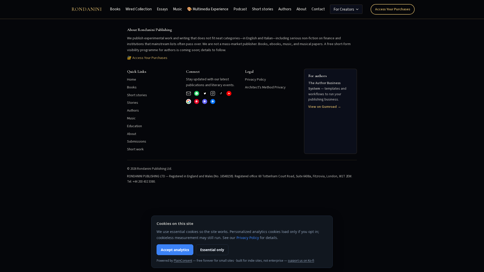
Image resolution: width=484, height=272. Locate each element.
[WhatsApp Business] (196, 93)
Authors (284, 9)
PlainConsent (183, 260)
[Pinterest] (196, 101)
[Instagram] (212, 93)
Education (134, 126)
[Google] (188, 101)
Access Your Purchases (392, 9)
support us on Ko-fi (301, 260)
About (301, 9)
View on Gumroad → (324, 106)
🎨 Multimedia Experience (207, 9)
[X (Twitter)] (204, 93)
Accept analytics (175, 249)
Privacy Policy (255, 79)
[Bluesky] (212, 101)
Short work (135, 149)
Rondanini (87, 9)
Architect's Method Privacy (265, 87)
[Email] (188, 93)
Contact (318, 9)
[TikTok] (220, 93)
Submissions (136, 141)
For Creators (344, 9)
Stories (132, 102)
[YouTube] (228, 93)
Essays (162, 9)
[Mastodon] (204, 101)
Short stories (262, 9)
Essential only (212, 249)
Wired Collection (139, 9)
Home (131, 79)
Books (115, 9)
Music (177, 9)
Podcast (240, 9)
